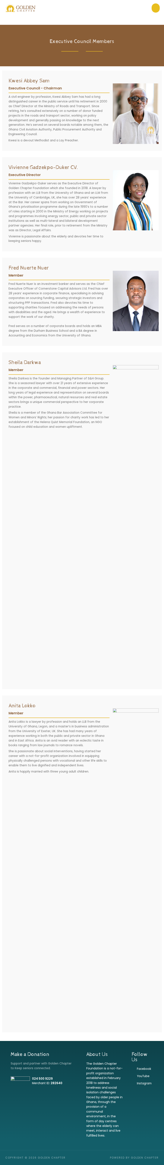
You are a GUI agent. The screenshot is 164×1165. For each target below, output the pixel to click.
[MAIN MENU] (156, 8)
